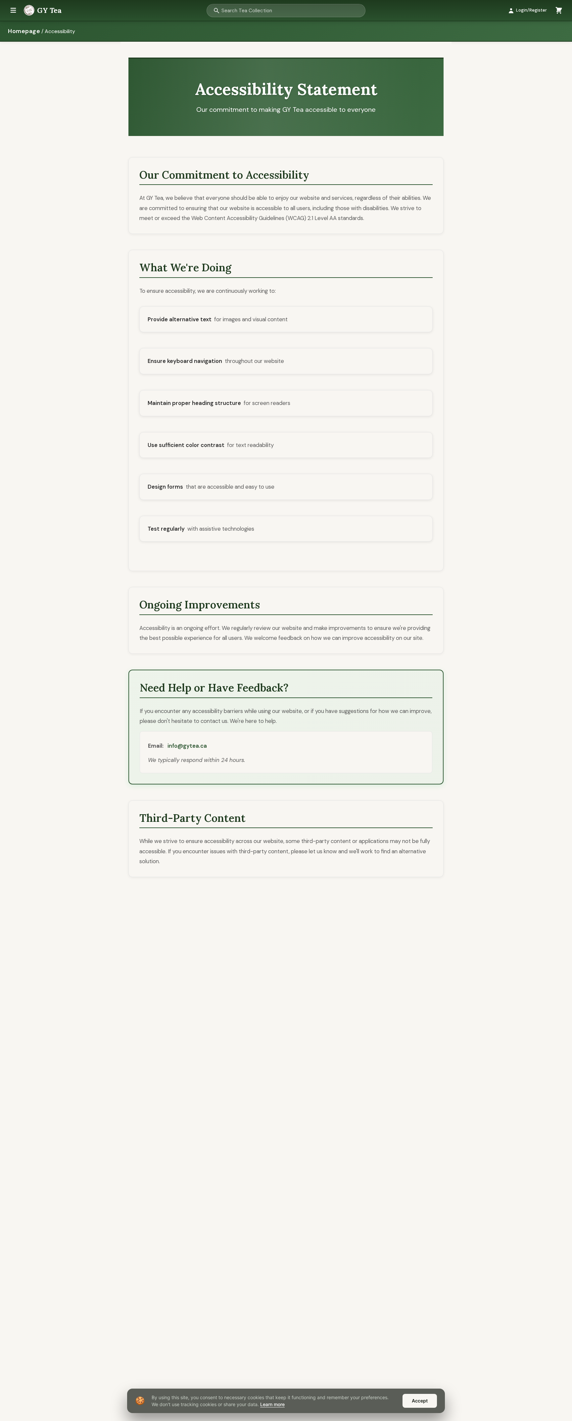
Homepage (24, 31)
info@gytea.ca (187, 745)
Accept (420, 1400)
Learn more (272, 1404)
